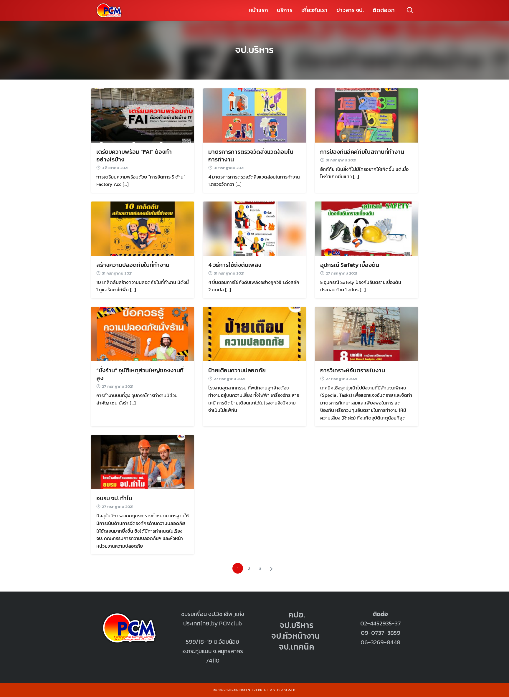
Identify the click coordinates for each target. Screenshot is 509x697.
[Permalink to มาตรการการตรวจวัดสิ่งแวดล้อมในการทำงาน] (254, 114)
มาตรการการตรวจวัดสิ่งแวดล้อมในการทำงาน (250, 155)
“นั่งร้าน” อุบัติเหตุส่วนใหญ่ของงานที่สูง (140, 374)
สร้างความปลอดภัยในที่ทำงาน (132, 264)
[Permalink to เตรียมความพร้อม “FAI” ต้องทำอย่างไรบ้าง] (142, 114)
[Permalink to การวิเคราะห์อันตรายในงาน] (366, 333)
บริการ (284, 10)
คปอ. (296, 614)
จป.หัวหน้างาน (295, 636)
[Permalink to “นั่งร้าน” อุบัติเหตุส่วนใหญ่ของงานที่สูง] (142, 333)
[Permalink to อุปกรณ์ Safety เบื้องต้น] (366, 228)
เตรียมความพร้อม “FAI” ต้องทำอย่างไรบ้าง (134, 155)
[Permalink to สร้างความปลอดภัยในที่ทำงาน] (142, 228)
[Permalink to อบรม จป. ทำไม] (142, 461)
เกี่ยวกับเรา (314, 10)
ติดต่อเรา (384, 10)
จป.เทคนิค (296, 646)
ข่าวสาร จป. (350, 10)
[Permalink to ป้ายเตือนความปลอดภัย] (254, 333)
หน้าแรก (258, 10)
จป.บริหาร (254, 50)
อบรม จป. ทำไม (114, 498)
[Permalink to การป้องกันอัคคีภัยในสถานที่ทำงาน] (366, 114)
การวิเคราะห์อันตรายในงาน (352, 370)
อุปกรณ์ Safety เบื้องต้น (349, 264)
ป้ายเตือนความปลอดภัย (237, 370)
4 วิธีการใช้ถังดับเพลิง (234, 264)
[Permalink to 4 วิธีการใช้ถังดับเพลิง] (254, 228)
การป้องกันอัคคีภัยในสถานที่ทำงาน (362, 151)
